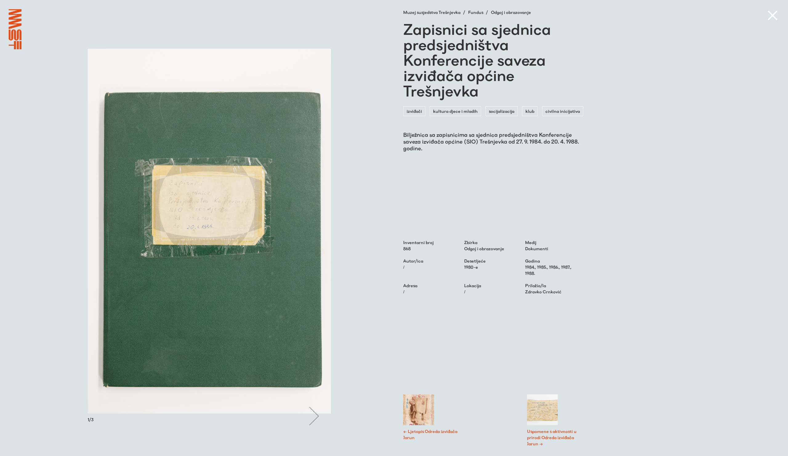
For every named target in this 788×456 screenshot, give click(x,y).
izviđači (414, 111)
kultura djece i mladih (455, 111)
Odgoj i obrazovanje (511, 12)
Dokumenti (536, 248)
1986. (554, 267)
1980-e (471, 267)
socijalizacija (501, 111)
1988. (530, 273)
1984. (530, 267)
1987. (565, 267)
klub (529, 111)
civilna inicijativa (562, 111)
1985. (542, 267)
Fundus (476, 12)
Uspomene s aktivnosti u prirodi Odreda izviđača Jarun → (552, 437)
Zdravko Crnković (543, 291)
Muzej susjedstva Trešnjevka (432, 12)
